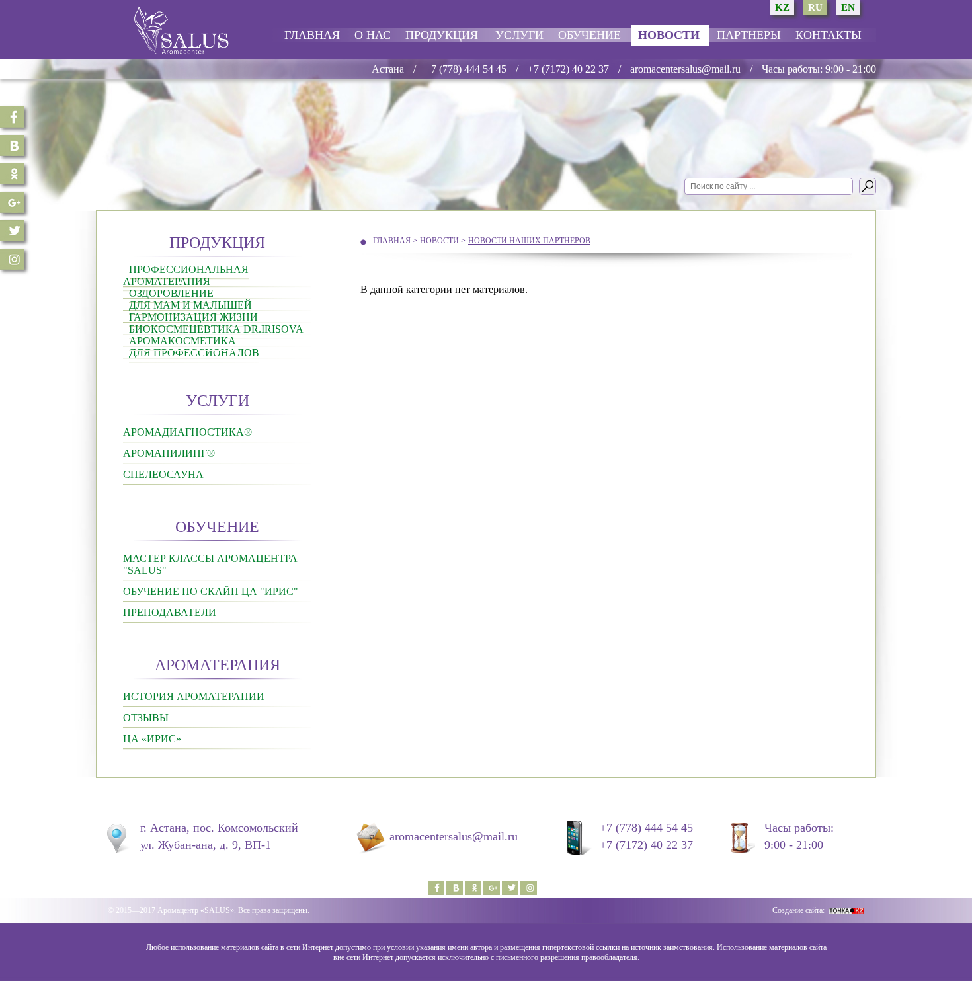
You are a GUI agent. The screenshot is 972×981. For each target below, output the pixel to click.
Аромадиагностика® (187, 432)
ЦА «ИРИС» (152, 738)
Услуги (519, 35)
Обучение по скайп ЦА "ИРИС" (210, 591)
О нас (372, 35)
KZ (782, 7)
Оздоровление (171, 293)
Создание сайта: (798, 910)
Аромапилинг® (169, 453)
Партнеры (749, 35)
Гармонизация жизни (193, 317)
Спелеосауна (163, 474)
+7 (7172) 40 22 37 (568, 69)
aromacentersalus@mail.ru (685, 69)
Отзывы (146, 717)
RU (815, 7)
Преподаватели (169, 612)
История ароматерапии (193, 696)
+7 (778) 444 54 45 (465, 69)
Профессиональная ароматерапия (186, 275)
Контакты (828, 35)
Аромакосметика (182, 340)
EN (848, 7)
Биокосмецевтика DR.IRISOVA (216, 328)
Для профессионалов (194, 352)
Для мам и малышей (190, 305)
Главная (312, 35)
